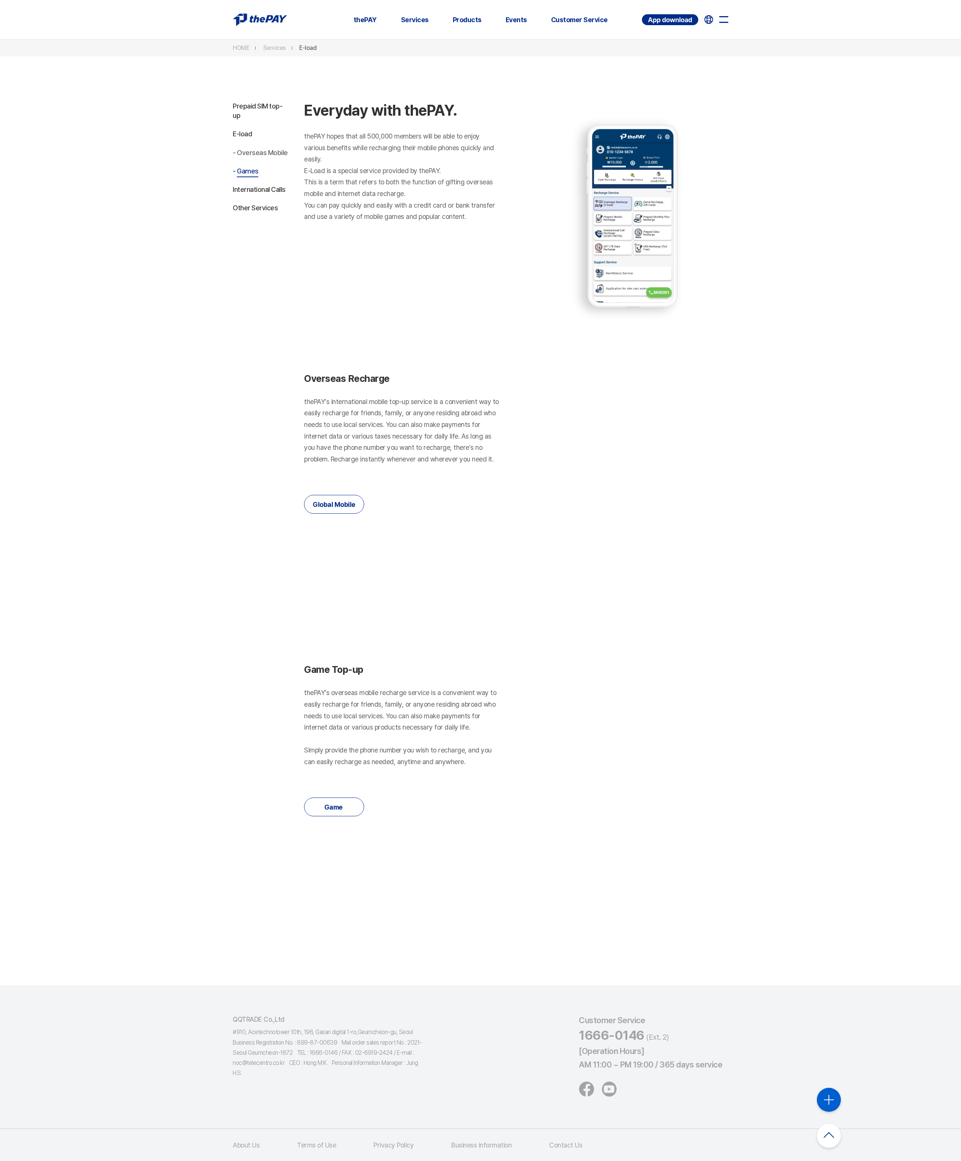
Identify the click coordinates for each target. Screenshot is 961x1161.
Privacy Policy (394, 1145)
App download (643, 14)
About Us (246, 1145)
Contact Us (565, 1145)
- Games (246, 171)
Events (516, 20)
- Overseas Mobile (260, 153)
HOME (241, 47)
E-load (307, 47)
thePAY (365, 20)
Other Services (255, 208)
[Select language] (708, 19)
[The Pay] (260, 19)
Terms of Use (316, 1145)
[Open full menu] (723, 19)
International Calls (259, 189)
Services (415, 20)
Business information (481, 1145)
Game (334, 807)
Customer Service (579, 20)
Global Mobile (334, 504)
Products (467, 20)
